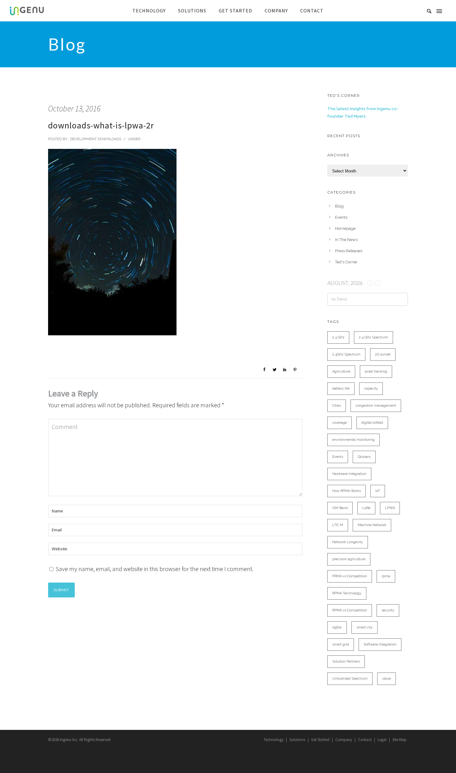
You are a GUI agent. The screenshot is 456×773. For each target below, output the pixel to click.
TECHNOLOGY (149, 10)
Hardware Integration (349, 474)
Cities (336, 406)
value (386, 679)
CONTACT (312, 10)
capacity (371, 388)
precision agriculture (348, 559)
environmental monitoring (353, 440)
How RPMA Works (346, 491)
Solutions (297, 739)
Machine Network (372, 525)
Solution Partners (346, 661)
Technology (274, 739)
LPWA (390, 508)
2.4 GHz (338, 337)
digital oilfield (372, 423)
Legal (382, 739)
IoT (377, 491)
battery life (341, 388)
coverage (339, 423)
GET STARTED (235, 10)
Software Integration (380, 644)
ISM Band (340, 508)
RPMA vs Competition (349, 610)
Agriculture (341, 371)
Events (341, 217)
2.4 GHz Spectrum (373, 337)
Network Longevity (347, 542)
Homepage (345, 228)
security (388, 610)
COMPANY (276, 10)
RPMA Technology (346, 593)
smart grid (340, 644)
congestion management (375, 406)
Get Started (320, 739)
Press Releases (348, 250)
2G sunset (383, 354)
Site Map (399, 739)
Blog (339, 206)
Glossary (364, 457)
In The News (346, 239)
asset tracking (376, 371)
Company (343, 739)
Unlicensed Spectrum (350, 679)
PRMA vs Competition (349, 576)
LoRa (366, 508)
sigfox (337, 627)
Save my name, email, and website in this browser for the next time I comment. (154, 569)
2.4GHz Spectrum (346, 354)
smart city (364, 627)
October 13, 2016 (74, 108)
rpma (386, 576)
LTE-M (337, 525)
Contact (365, 739)
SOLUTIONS (192, 10)
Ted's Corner (346, 262)
